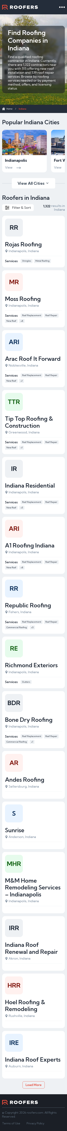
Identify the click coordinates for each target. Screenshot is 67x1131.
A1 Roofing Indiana (29, 545)
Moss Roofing (23, 298)
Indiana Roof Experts (33, 1059)
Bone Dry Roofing (29, 719)
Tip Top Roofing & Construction (29, 422)
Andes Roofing (24, 779)
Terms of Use (11, 1123)
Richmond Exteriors (31, 665)
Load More (34, 1085)
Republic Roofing (28, 605)
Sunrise (14, 830)
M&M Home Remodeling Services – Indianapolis (33, 887)
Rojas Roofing (23, 244)
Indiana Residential (30, 485)
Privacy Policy (35, 1123)
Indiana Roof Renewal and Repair (31, 948)
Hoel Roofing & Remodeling (25, 1005)
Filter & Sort (21, 208)
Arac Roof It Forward (33, 358)
